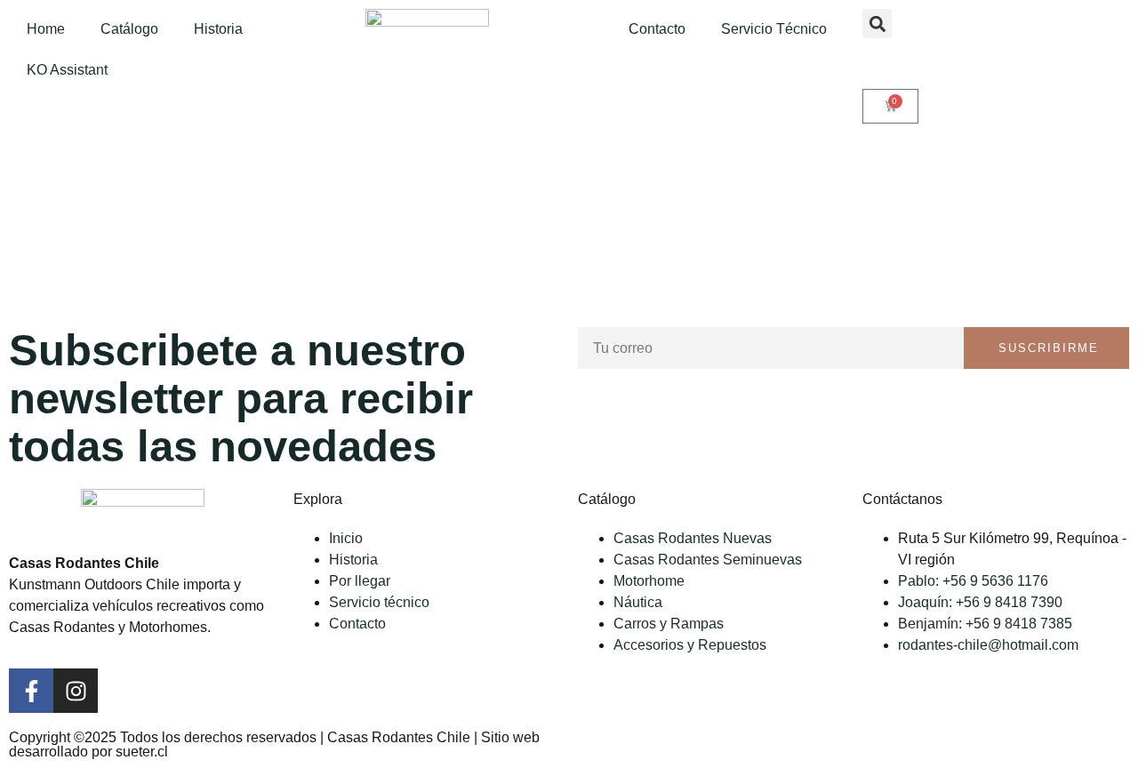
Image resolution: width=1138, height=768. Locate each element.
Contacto (657, 28)
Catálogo (129, 28)
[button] (877, 23)
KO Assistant (67, 69)
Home (46, 28)
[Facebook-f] (31, 690)
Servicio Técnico (774, 28)
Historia (218, 28)
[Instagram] (75, 690)
